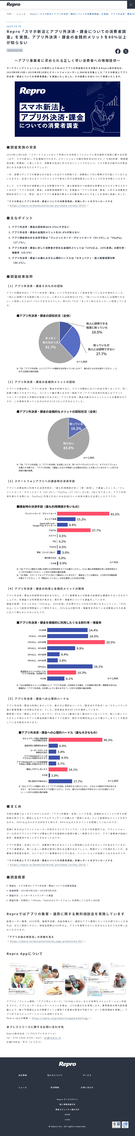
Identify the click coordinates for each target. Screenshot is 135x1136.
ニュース (21, 13)
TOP (9, 13)
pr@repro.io (52, 1037)
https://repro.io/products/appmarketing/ (60, 1018)
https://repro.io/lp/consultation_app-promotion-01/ (46, 941)
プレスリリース (15, 50)
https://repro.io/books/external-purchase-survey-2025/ (48, 205)
